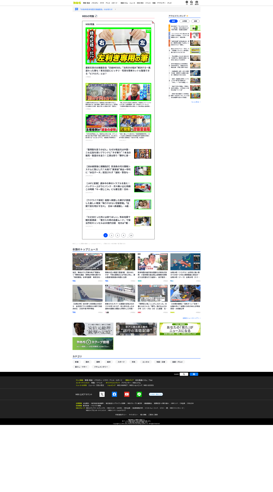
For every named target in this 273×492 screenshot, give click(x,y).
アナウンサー (161, 3)
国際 (98, 362)
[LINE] (139, 394)
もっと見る (195, 102)
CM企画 (182, 403)
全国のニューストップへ (191, 318)
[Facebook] (194, 374)
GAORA (119, 408)
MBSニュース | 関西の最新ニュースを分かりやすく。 (88, 243)
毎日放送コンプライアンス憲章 (115, 403)
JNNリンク (174, 403)
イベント (148, 3)
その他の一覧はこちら (156, 394)
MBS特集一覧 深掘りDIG (118, 243)
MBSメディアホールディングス (95, 408)
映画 (153, 3)
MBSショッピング (135, 385)
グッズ (169, 3)
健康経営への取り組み (161, 403)
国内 (87, 362)
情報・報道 (86, 3)
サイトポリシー (133, 415)
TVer (150, 380)
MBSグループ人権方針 (135, 403)
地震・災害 (161, 362)
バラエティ (94, 3)
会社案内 (86, 403)
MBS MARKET (122, 385)
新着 (76, 362)
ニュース (132, 3)
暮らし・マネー (81, 366)
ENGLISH (190, 403)
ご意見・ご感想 (153, 415)
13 (131, 235)
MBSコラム (137, 382)
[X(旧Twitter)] (184, 374)
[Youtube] (126, 394)
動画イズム (124, 3)
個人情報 (143, 415)
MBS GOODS (149, 385)
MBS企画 (127, 408)
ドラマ (102, 3)
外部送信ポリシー (121, 415)
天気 (133, 362)
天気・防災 (140, 3)
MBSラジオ (111, 408)
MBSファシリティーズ (176, 408)
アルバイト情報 (96, 406)
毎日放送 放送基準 (97, 403)
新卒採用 (86, 406)
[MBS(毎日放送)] (77, 3)
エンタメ (145, 362)
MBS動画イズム (141, 380)
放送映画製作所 (137, 408)
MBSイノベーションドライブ (117, 410)
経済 (108, 362)
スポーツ (114, 3)
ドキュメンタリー (101, 366)
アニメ (108, 3)
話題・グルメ (177, 362)
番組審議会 (148, 403)
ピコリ (162, 408)
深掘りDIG (107, 243)
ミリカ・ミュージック (151, 408)
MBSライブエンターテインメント (96, 410)
